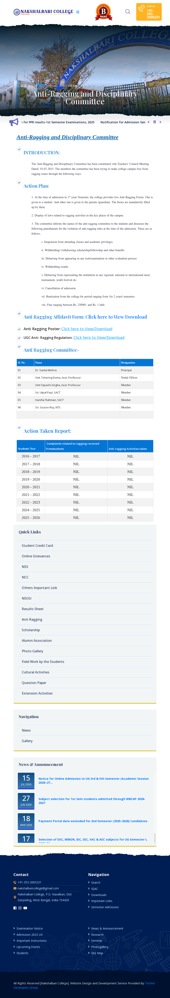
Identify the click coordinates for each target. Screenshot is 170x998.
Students (22, 953)
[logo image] (43, 12)
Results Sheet (33, 609)
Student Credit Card (37, 545)
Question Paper (34, 682)
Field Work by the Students (43, 661)
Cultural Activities (35, 672)
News (26, 730)
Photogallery (99, 947)
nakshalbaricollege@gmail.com (38, 888)
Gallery (27, 741)
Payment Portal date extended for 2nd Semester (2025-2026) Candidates (93, 821)
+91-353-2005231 (29, 882)
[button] (78, 12)
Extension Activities (37, 693)
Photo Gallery (32, 651)
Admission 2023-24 (29, 935)
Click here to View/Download (116, 317)
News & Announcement (107, 928)
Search (95, 882)
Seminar (96, 941)
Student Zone (77, 86)
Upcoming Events (28, 947)
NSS (25, 566)
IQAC (94, 889)
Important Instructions (32, 941)
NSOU (26, 598)
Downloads (99, 895)
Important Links (101, 901)
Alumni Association (37, 640)
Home (52, 86)
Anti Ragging (110, 86)
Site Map (97, 953)
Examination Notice (30, 928)
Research (97, 935)
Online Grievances (36, 556)
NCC (25, 577)
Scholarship (31, 630)
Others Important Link (39, 587)
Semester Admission (105, 907)
